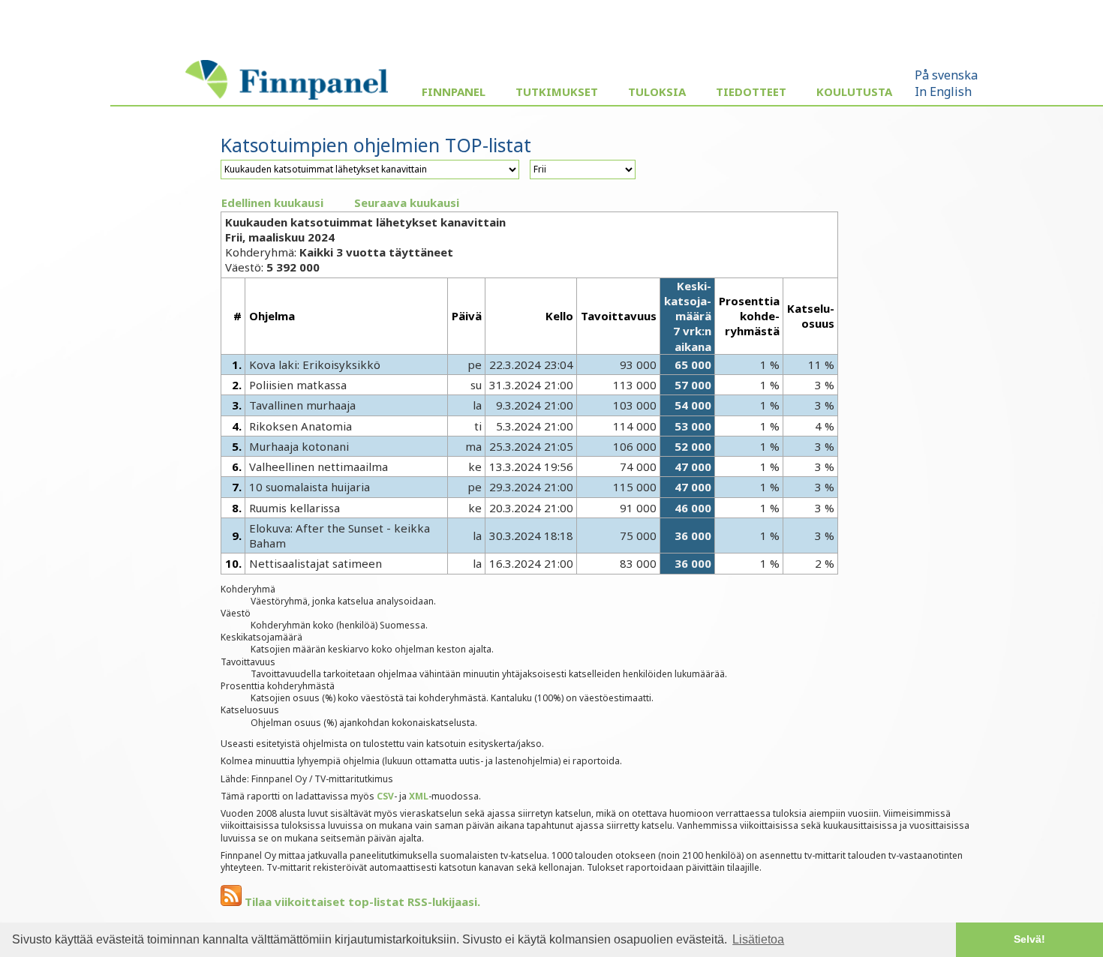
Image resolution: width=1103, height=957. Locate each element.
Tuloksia (657, 91)
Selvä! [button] (1029, 939)
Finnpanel (453, 91)
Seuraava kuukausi (406, 202)
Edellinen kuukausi (272, 202)
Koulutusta (854, 91)
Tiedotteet (751, 91)
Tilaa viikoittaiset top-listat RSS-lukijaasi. (361, 901)
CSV (385, 796)
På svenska (946, 75)
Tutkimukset (556, 91)
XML (418, 796)
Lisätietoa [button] (758, 939)
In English (943, 91)
